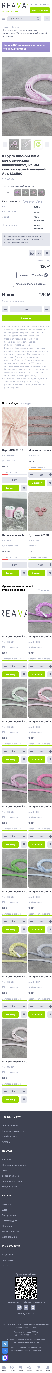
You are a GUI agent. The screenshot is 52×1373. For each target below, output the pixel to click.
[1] (14, 144)
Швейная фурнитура (13, 1131)
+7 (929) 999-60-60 (40, 4)
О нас (5, 1170)
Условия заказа (10, 1175)
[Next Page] (47, 192)
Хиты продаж (9, 1220)
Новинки (7, 1226)
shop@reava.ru (26, 1313)
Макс (5, 1265)
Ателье (6, 1141)
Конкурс (6, 1204)
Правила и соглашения (14, 1165)
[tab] (11, 201)
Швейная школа (10, 1136)
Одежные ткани (10, 1125)
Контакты (7, 1159)
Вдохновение (9, 1236)
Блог (4, 1209)
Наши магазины (10, 1231)
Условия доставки (12, 1181)
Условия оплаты (11, 1186)
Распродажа (9, 1215)
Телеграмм (8, 1260)
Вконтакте (7, 1254)
